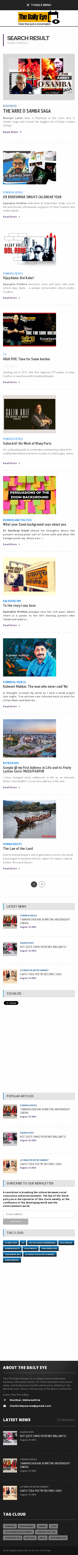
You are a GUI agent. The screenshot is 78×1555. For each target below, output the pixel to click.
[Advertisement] (39, 1050)
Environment (12, 1260)
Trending (10, 1526)
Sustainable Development (18, 1532)
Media (43, 1538)
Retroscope (11, 763)
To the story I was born (19, 605)
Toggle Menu (41, 5)
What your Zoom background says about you (34, 524)
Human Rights (12, 844)
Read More (10, 132)
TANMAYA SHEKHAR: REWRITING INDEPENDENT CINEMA (45, 921)
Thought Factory (46, 1532)
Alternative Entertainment (34, 970)
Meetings (30, 1538)
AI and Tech (11, 1242)
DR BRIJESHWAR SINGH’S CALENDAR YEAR (32, 196)
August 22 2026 (28, 978)
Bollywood (10, 106)
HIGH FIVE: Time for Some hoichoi (26, 358)
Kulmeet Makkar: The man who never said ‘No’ (35, 686)
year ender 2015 (49, 1248)
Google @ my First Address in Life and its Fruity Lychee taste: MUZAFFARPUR (37, 769)
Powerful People (13, 192)
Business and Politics (17, 520)
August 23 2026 (28, 926)
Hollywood (30, 1248)
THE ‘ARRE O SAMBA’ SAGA (27, 111)
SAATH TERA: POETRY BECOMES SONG (41, 974)
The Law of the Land (18, 848)
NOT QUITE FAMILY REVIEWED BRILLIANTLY (43, 947)
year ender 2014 (12, 1538)
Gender (42, 1526)
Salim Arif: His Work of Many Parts (27, 443)
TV (4, 354)
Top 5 (53, 1526)
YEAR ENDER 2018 (12, 1254)
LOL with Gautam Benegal (42, 1242)
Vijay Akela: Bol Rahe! (18, 277)
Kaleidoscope (12, 601)
